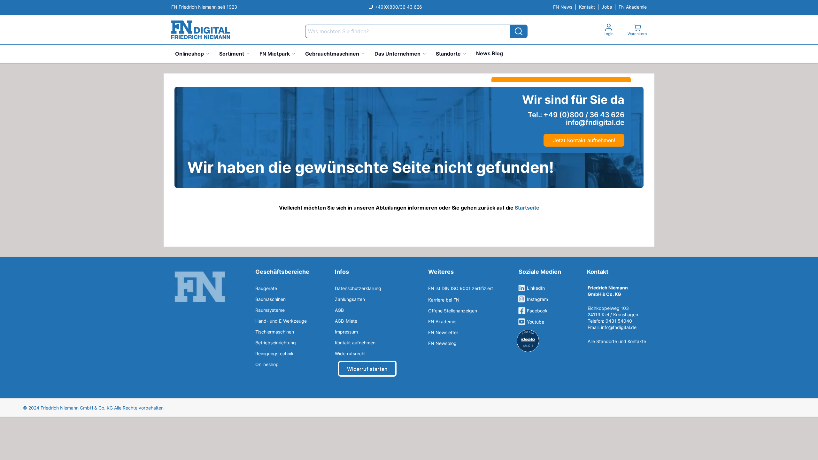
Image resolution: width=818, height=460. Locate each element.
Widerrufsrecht (350, 353)
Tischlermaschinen (274, 331)
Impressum (346, 331)
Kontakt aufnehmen (355, 342)
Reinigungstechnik (274, 353)
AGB (339, 310)
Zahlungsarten (350, 299)
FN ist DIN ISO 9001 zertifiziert (460, 288)
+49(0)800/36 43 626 (398, 7)
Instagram (537, 299)
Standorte (448, 53)
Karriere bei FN (443, 300)
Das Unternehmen (397, 53)
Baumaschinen (270, 299)
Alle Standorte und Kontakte (617, 341)
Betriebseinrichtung (275, 342)
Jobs (607, 7)
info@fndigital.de (619, 327)
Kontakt (587, 7)
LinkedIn (536, 288)
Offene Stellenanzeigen (452, 310)
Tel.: (576, 114)
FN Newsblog (442, 343)
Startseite (527, 207)
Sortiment (231, 53)
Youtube (535, 322)
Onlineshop (189, 53)
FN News (562, 7)
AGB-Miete (346, 321)
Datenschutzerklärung (358, 288)
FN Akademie (633, 7)
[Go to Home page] (200, 29)
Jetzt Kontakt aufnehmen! (584, 140)
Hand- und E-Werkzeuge (281, 321)
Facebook (537, 310)
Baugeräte (266, 288)
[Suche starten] (519, 31)
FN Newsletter (443, 332)
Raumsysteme (270, 310)
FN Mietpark (274, 53)
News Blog (489, 53)
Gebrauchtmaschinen (332, 53)
